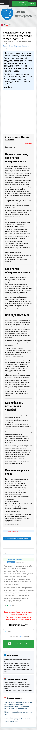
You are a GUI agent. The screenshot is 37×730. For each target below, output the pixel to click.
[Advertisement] (18, 109)
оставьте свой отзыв (23, 620)
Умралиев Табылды (15, 559)
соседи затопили (12, 531)
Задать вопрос (21, 644)
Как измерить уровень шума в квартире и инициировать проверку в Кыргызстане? (17, 664)
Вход (32, 3)
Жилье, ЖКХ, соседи (15, 46)
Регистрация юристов (21, 3)
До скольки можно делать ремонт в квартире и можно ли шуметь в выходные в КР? (18, 669)
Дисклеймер (28, 143)
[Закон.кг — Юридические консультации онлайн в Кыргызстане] (18, 14)
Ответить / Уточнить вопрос (16, 538)
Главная (5, 46)
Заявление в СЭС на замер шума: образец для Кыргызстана (17, 660)
